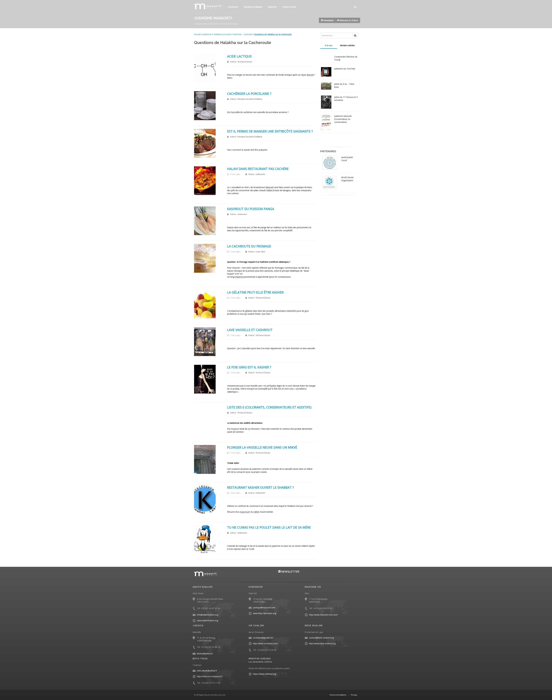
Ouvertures (233, 6)
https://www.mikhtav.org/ (264, 674)
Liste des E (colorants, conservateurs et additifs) (269, 407)
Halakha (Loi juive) (222, 34)
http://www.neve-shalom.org (322, 643)
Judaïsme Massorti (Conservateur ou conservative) (343, 119)
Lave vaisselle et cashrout (249, 330)
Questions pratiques (253, 6)
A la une (328, 45)
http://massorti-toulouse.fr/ (209, 676)
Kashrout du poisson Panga (250, 209)
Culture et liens (289, 6)
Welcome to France (348, 20)
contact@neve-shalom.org (321, 637)
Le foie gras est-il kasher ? (249, 367)
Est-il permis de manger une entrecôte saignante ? (270, 131)
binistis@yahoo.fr (205, 653)
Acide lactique (239, 56)
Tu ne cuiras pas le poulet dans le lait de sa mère (269, 527)
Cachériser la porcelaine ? (249, 93)
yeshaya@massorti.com (264, 607)
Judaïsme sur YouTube (344, 68)
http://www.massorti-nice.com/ (323, 614)
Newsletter (328, 20)
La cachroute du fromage (249, 246)
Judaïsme (272, 6)
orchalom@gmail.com (263, 637)
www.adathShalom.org (207, 620)
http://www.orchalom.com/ (265, 643)
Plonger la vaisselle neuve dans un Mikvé (262, 447)
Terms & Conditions (337, 695)
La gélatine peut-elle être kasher (255, 292)
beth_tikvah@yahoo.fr (207, 670)
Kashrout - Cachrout (242, 34)
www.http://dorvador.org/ (265, 613)
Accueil (197, 34)
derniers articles (347, 45)
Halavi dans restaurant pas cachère (258, 169)
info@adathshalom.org (207, 614)
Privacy (354, 695)
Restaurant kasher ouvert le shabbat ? (260, 487)
